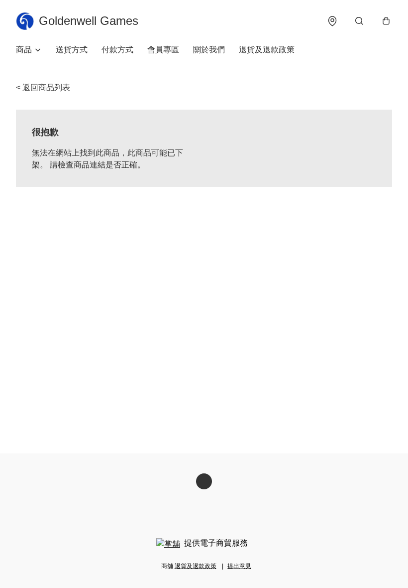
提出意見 (239, 566)
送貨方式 (72, 49)
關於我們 (209, 49)
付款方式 (117, 49)
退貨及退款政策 (267, 49)
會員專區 (163, 49)
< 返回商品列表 (43, 87)
